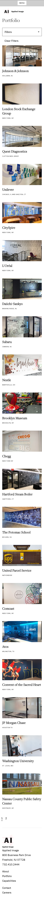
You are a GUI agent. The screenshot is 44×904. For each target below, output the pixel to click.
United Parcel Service (16, 570)
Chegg (6, 456)
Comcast (8, 608)
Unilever (8, 189)
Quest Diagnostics (14, 151)
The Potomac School (16, 532)
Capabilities (9, 880)
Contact (6, 887)
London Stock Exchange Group (18, 111)
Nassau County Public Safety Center (21, 801)
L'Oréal (7, 265)
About (5, 871)
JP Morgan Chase (14, 723)
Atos (5, 646)
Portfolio (7, 876)
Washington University (18, 761)
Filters (8, 32)
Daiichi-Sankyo (12, 304)
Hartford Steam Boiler (17, 494)
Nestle (6, 380)
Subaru (7, 342)
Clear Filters (11, 40)
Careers (6, 892)
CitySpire (8, 227)
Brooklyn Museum (14, 418)
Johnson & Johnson (15, 71)
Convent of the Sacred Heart (21, 684)
